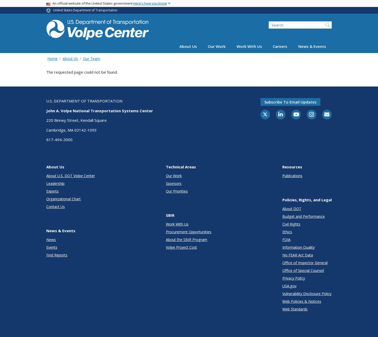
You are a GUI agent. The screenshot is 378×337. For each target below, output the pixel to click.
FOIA (286, 239)
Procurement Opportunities (188, 231)
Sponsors (174, 183)
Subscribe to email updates (290, 102)
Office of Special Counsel (303, 270)
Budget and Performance (303, 216)
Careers (280, 46)
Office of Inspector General (305, 262)
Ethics (287, 231)
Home (52, 58)
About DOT (291, 208)
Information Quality (298, 247)
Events (51, 247)
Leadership (55, 183)
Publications (292, 175)
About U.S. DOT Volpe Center (70, 175)
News (51, 239)
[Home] (97, 29)
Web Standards (295, 309)
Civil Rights (291, 224)
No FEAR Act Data (297, 255)
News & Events (312, 46)
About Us (188, 46)
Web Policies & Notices (301, 301)
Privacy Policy (293, 278)
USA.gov (289, 285)
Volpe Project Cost (181, 247)
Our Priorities (177, 191)
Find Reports (56, 255)
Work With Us (249, 46)
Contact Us (55, 206)
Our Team (91, 58)
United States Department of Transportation (85, 10)
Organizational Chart (63, 198)
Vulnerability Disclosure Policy (306, 293)
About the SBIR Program (186, 239)
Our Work (217, 46)
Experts (52, 191)
